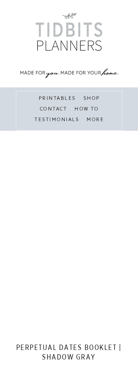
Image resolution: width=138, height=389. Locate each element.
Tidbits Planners (69, 44)
